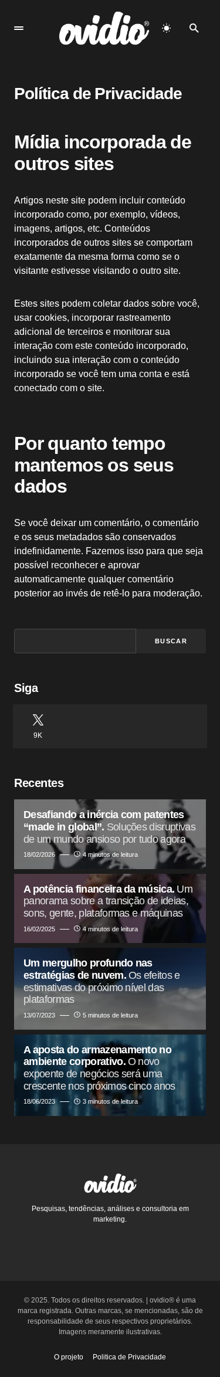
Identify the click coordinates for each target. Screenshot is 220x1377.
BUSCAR (171, 641)
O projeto (68, 1357)
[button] (19, 28)
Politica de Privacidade (129, 1357)
